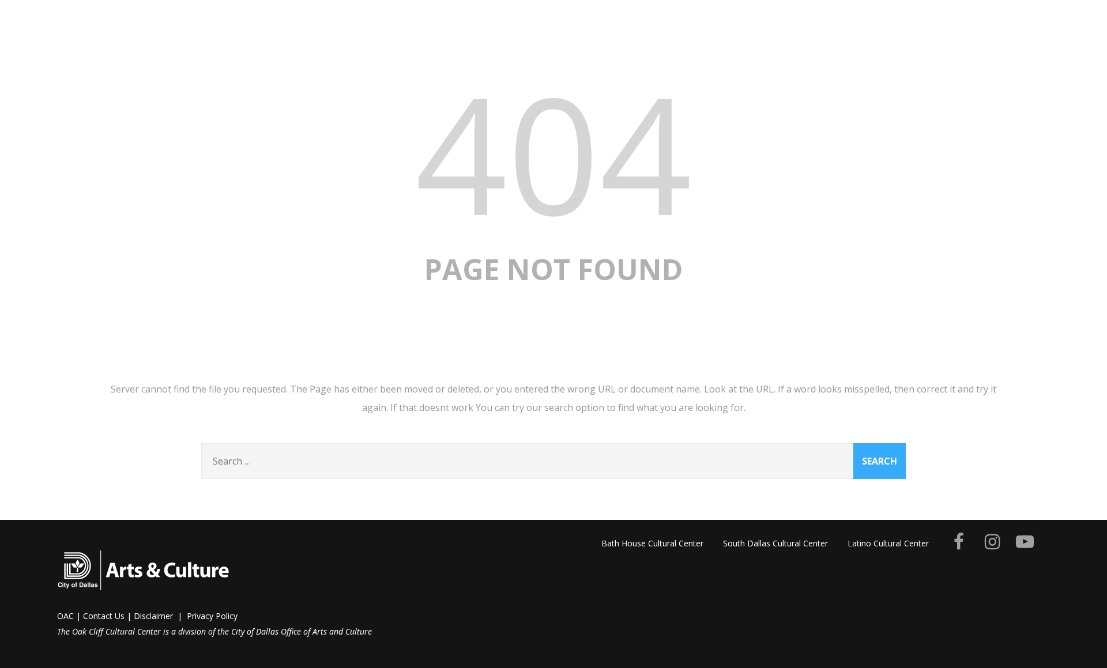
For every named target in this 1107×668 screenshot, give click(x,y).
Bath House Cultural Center (652, 543)
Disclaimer (153, 615)
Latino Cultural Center (888, 543)
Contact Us (104, 615)
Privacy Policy (212, 615)
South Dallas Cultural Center (775, 543)
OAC (65, 615)
